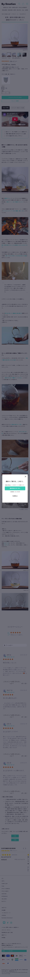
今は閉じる (15, 495)
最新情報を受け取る (15, 488)
